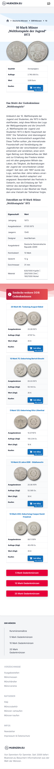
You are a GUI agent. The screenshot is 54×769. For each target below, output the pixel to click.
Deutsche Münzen (20, 21)
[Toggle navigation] (48, 3)
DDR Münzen (36, 21)
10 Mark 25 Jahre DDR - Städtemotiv (27, 462)
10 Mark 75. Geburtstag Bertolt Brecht (27, 358)
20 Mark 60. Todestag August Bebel (27, 307)
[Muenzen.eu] (7, 20)
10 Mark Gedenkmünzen (27, 583)
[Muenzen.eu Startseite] (14, 3)
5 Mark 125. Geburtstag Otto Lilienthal (27, 410)
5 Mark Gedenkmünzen (27, 572)
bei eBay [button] (37, 88)
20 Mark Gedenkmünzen (27, 593)
